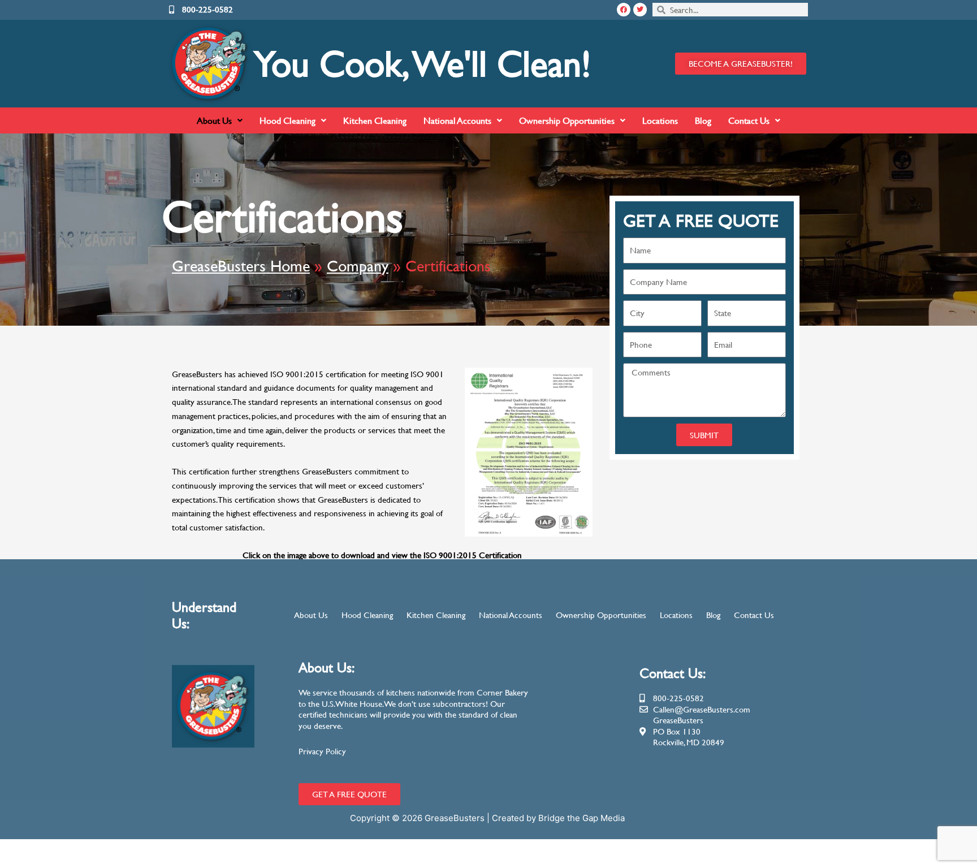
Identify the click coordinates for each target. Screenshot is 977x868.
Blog (703, 120)
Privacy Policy (322, 751)
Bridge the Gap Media (582, 818)
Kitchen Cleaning (375, 120)
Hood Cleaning (287, 120)
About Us (214, 120)
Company (357, 265)
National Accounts (457, 120)
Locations (660, 120)
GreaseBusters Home (241, 265)
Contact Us (749, 120)
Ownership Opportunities (567, 120)
